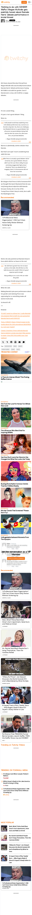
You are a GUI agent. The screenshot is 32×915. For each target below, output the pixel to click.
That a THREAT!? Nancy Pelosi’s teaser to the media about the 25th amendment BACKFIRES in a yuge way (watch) (16, 324)
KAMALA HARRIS (5, 349)
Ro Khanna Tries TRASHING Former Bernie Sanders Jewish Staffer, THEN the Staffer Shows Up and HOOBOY (16, 736)
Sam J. (7, 20)
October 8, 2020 (16, 141)
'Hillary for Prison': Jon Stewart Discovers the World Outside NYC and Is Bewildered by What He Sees (15, 679)
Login (24, 2)
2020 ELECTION (8, 346)
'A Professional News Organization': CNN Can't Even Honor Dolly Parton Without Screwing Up (15, 593)
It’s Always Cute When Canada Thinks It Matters (15, 775)
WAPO (18, 349)
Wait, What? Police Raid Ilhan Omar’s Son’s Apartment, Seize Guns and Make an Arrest (16, 622)
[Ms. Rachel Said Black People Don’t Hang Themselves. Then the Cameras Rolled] (16, 638)
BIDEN (15, 346)
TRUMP (13, 349)
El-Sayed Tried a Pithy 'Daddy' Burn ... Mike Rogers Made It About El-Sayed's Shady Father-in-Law (15, 707)
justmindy (5, 626)
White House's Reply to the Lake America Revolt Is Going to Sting (16, 782)
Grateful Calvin (6, 228)
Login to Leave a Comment (16, 558)
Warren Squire (6, 683)
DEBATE (20, 346)
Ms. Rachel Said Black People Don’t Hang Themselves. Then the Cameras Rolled (15, 650)
